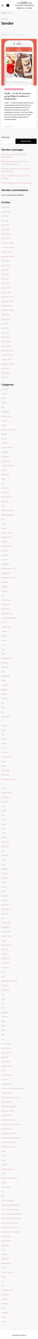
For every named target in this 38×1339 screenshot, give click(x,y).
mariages (4, 878)
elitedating (5, 676)
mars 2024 (5, 337)
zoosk (3, 1321)
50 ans (3, 403)
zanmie (4, 1317)
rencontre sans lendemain (11, 1124)
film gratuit (5, 716)
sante (3, 1160)
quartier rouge (6, 1066)
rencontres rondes (8, 1142)
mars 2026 (5, 229)
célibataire (5, 564)
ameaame (5, 456)
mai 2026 (5, 221)
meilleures (5, 958)
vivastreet (5, 1299)
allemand (4, 452)
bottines (4, 542)
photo (3, 1026)
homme (4, 748)
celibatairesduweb (8, 577)
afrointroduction (7, 448)
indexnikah (5, 775)
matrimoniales (6, 909)
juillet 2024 (5, 319)
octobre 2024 (6, 306)
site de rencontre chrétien (10, 1218)
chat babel (5, 604)
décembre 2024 (7, 297)
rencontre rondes (7, 1120)
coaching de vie (7, 613)
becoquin (4, 501)
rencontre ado (6, 1084)
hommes (4, 752)
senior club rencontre (9, 1178)
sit (2, 1191)
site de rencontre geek (9, 1223)
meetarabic (5, 927)
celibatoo (4, 582)
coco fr (3, 622)
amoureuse (5, 461)
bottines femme (7, 546)
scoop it (4, 1165)
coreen (3, 640)
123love (4, 394)
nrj (2, 1003)
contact (4, 631)
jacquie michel (6, 793)
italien (3, 788)
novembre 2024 (7, 301)
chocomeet (5, 609)
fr (2, 721)
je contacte (5, 797)
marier (3, 887)
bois (2, 519)
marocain (4, 896)
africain (4, 439)
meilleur (4, 954)
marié (3, 882)
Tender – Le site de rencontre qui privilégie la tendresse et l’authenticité (17, 96)
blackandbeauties (7, 515)
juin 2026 (5, 216)
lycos (3, 864)
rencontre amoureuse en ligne (12, 1088)
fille (2, 703)
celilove (4, 591)
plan (3, 1030)
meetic (3, 940)
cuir (2, 645)
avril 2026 (5, 225)
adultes (4, 434)
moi (2, 972)
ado (2, 407)
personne (4, 1017)
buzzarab (4, 555)
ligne (3, 851)
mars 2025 (5, 283)
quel (3, 1070)
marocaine (5, 900)
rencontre (5, 1079)
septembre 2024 (7, 310)
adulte (3, 425)
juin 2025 (5, 270)
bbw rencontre (6, 497)
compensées (6, 627)
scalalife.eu (24, 3)
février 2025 (6, 288)
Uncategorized (6, 1290)
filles (3, 707)
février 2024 (6, 342)
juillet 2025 (5, 265)
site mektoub (6, 1241)
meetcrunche (6, 936)
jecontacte (5, 802)
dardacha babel (7, 658)
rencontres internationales (11, 1138)
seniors (4, 1183)
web (3, 1308)
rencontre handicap (8, 1106)
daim (3, 654)
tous (3, 1281)
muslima (4, 985)
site (2, 1196)
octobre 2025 (6, 252)
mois (3, 976)
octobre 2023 (6, 359)
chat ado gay (6, 600)
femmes (4, 698)
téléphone (5, 1259)
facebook (4, 690)
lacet (3, 828)
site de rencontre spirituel (11, 1232)
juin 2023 (5, 377)
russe (3, 1151)
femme (4, 694)
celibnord (4, 586)
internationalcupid (8, 779)
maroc (3, 891)
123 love (4, 389)
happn (3, 743)
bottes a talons (6, 533)
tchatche (4, 1254)
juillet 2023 (5, 373)
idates (3, 761)
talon (3, 1250)
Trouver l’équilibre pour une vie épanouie (17, 183)
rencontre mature (7, 1111)
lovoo (3, 860)
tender (7, 89)
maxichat (4, 914)
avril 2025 (5, 279)
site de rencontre (7, 1200)
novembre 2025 (7, 247)
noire (3, 999)
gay (2, 734)
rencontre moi (6, 1115)
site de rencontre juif (9, 1227)
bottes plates (6, 537)
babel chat (5, 488)
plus (3, 1035)
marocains (5, 905)
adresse (4, 421)
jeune (3, 806)
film (2, 712)
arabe (3, 479)
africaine (4, 443)
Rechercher (5, 137)
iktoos (3, 766)
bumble (4, 551)
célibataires (5, 573)
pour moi (4, 1057)
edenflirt (4, 667)
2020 (3, 398)
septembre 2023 (7, 364)
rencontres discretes (8, 1133)
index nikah (5, 770)
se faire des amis (7, 1169)
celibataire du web (8, 569)
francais (4, 725)
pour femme (6, 1048)
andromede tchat (7, 465)
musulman (5, 990)
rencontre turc (6, 1129)
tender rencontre (17, 89)
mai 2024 (5, 328)
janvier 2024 (6, 346)
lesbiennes (5, 846)
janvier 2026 (6, 238)
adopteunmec (6, 416)
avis (2, 483)
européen (5, 685)
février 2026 (6, 234)
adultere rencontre (8, 430)
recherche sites (7, 1075)
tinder (3, 1277)
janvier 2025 (6, 292)
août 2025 (5, 261)
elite (3, 672)
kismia (3, 824)
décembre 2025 (7, 243)
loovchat (4, 855)
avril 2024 (5, 333)
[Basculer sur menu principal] (2, 5)
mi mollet (5, 967)
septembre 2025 (7, 256)
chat (2, 595)
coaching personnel (8, 618)
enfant (3, 681)
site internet (5, 1236)
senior (3, 1174)
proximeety (5, 1061)
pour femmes (6, 1053)
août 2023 (5, 368)
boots (3, 524)
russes (3, 1156)
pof (2, 1039)
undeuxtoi (5, 1295)
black (3, 506)
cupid (3, 649)
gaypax (4, 739)
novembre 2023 (7, 355)
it (1, 784)
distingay (4, 663)
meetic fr (4, 949)
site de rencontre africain (10, 1205)
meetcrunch (5, 932)
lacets (3, 833)
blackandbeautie (7, 510)
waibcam (4, 1304)
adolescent (5, 412)
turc (2, 1286)
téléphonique (6, 1263)
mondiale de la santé (9, 981)
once (3, 1008)
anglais (4, 470)
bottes (3, 528)
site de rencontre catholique (11, 1214)
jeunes (3, 811)
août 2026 (5, 207)
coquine (4, 636)
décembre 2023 (7, 350)
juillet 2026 (5, 212)
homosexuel (6, 757)
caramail (4, 560)
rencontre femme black (10, 1097)
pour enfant (5, 1044)
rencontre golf (6, 1102)
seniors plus (5, 1187)
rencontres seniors (8, 1147)
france (3, 730)
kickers (3, 819)
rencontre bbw (6, 1093)
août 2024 (5, 315)
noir (2, 994)
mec (3, 918)
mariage (4, 873)
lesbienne (5, 842)
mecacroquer (6, 923)
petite (3, 1021)
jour (2, 815)
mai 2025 (5, 274)
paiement (4, 1012)
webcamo (5, 1312)
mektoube (5, 963)
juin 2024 (5, 324)
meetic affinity (6, 945)
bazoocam (5, 492)
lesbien (4, 837)
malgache (5, 869)
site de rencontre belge (10, 1209)
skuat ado (5, 1245)
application (5, 474)
